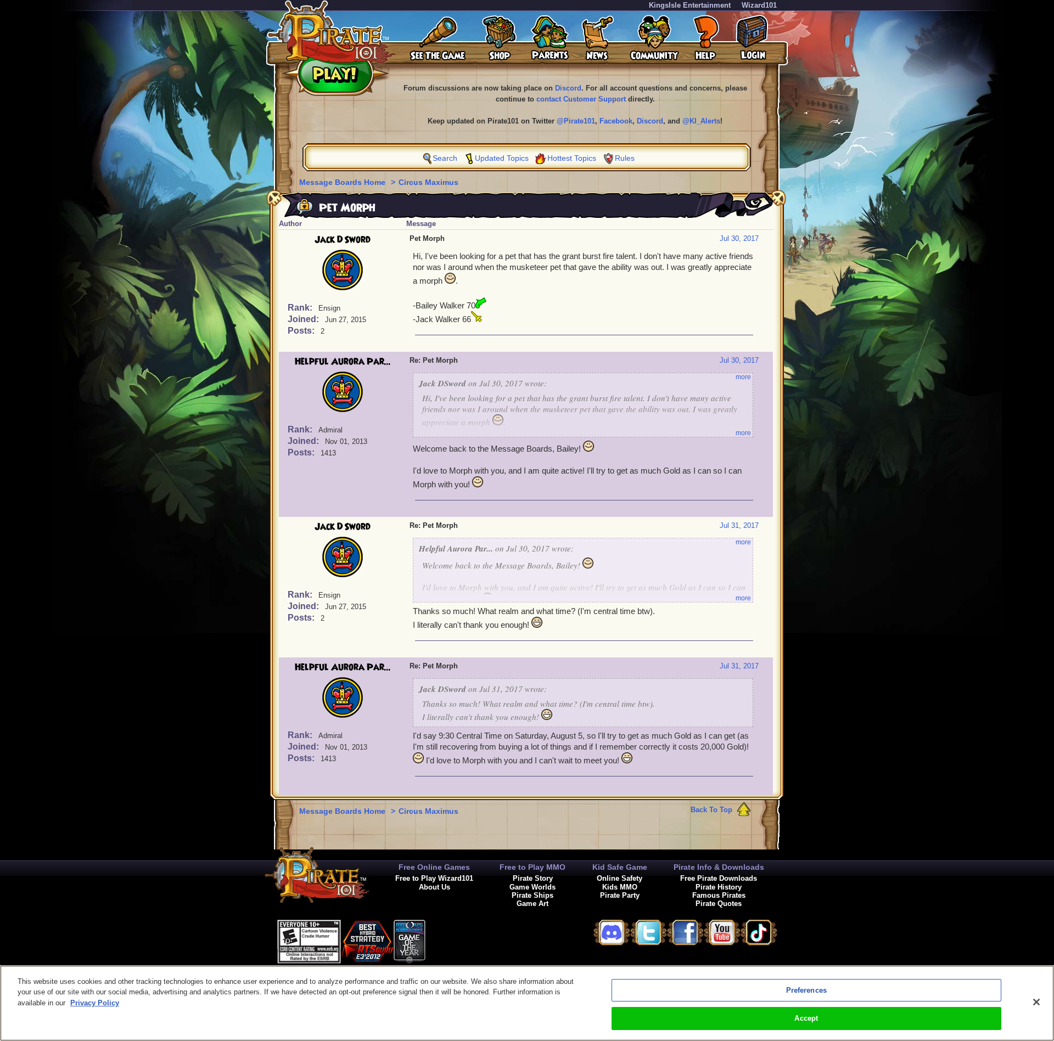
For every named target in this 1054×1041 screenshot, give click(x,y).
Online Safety (619, 878)
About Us (434, 887)
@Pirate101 (576, 121)
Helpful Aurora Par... (343, 361)
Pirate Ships (532, 895)
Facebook (615, 121)
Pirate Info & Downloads (719, 867)
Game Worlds (532, 887)
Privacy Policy (94, 1003)
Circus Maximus (428, 182)
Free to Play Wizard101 (434, 878)
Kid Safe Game (619, 867)
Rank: (301, 307)
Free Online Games (434, 867)
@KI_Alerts (701, 121)
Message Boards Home (343, 182)
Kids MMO (619, 887)
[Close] (1036, 1002)
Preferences (806, 990)
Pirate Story (533, 878)
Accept (806, 1018)
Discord (568, 88)
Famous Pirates (718, 895)
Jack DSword (343, 239)
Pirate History (719, 887)
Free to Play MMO (532, 867)
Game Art (532, 903)
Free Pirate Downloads (718, 878)
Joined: (304, 319)
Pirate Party (620, 895)
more (743, 377)
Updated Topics (502, 158)
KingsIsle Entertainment (690, 5)
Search (445, 158)
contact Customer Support (581, 99)
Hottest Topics (571, 158)
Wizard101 (759, 5)
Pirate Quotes (719, 903)
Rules (625, 158)
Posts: (302, 330)
